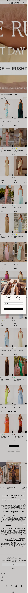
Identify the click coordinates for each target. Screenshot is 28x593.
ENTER (13, 309)
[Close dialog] (25, 280)
